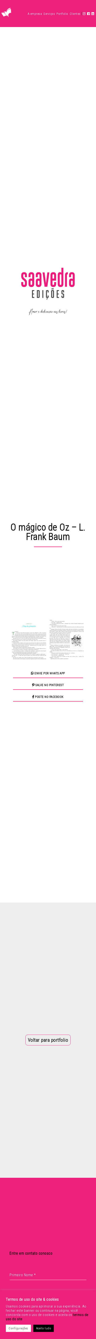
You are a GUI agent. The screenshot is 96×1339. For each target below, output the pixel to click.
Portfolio (62, 14)
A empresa (35, 14)
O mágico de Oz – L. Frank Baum (48, 532)
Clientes (75, 14)
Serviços (49, 14)
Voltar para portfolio (48, 1040)
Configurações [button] (18, 1328)
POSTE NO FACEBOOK (49, 697)
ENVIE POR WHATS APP (49, 673)
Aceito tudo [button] (43, 1328)
